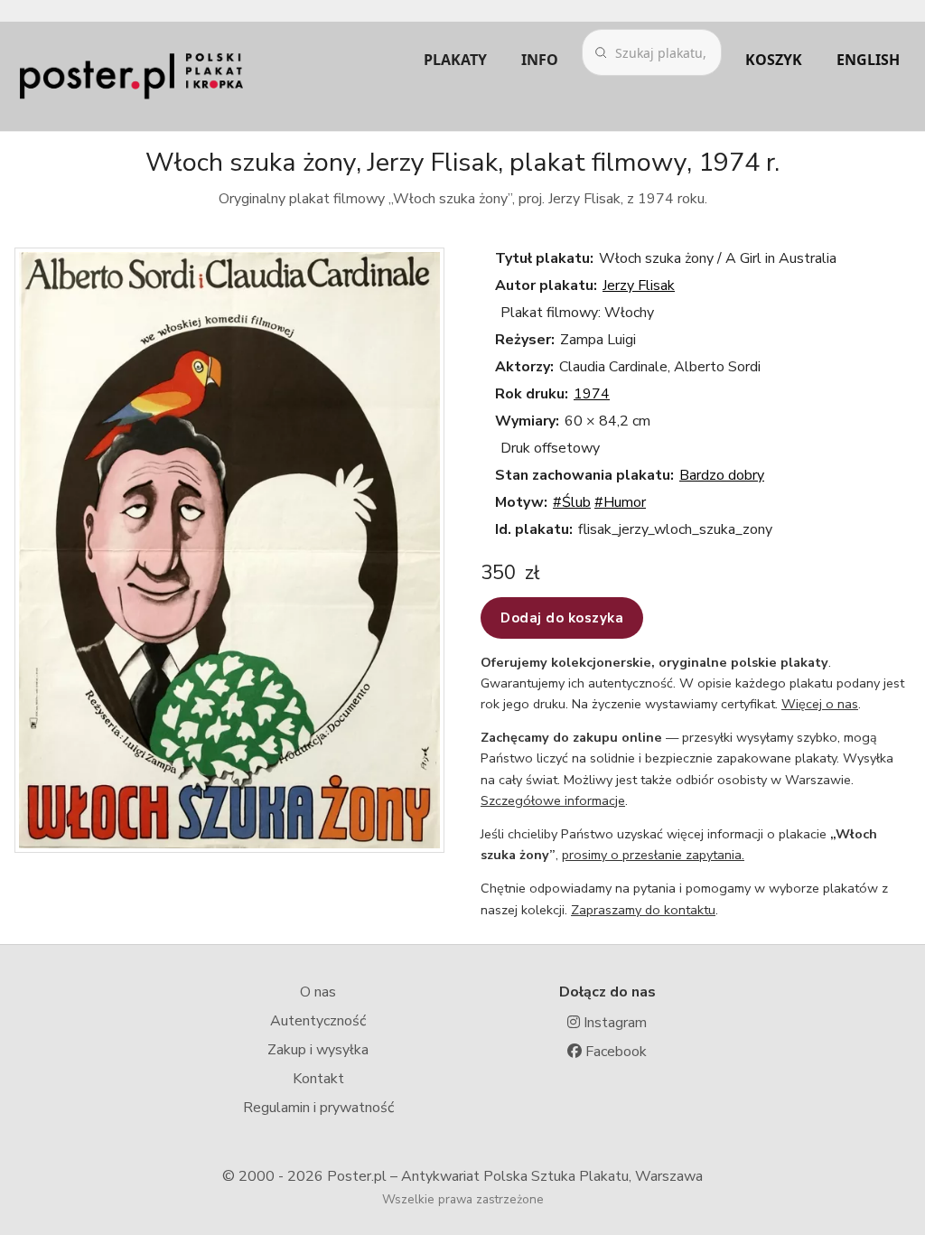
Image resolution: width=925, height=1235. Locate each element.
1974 (592, 394)
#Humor (620, 502)
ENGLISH (868, 60)
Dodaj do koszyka (561, 618)
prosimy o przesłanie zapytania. (653, 855)
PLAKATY (455, 60)
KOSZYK (773, 60)
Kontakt (318, 1079)
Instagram (613, 1023)
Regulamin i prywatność (318, 1108)
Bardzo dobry (721, 475)
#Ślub (572, 502)
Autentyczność (318, 1021)
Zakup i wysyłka (318, 1050)
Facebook (614, 1052)
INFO (539, 60)
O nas (318, 992)
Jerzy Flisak (639, 285)
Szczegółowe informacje (553, 800)
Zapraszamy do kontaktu (643, 910)
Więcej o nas (819, 704)
